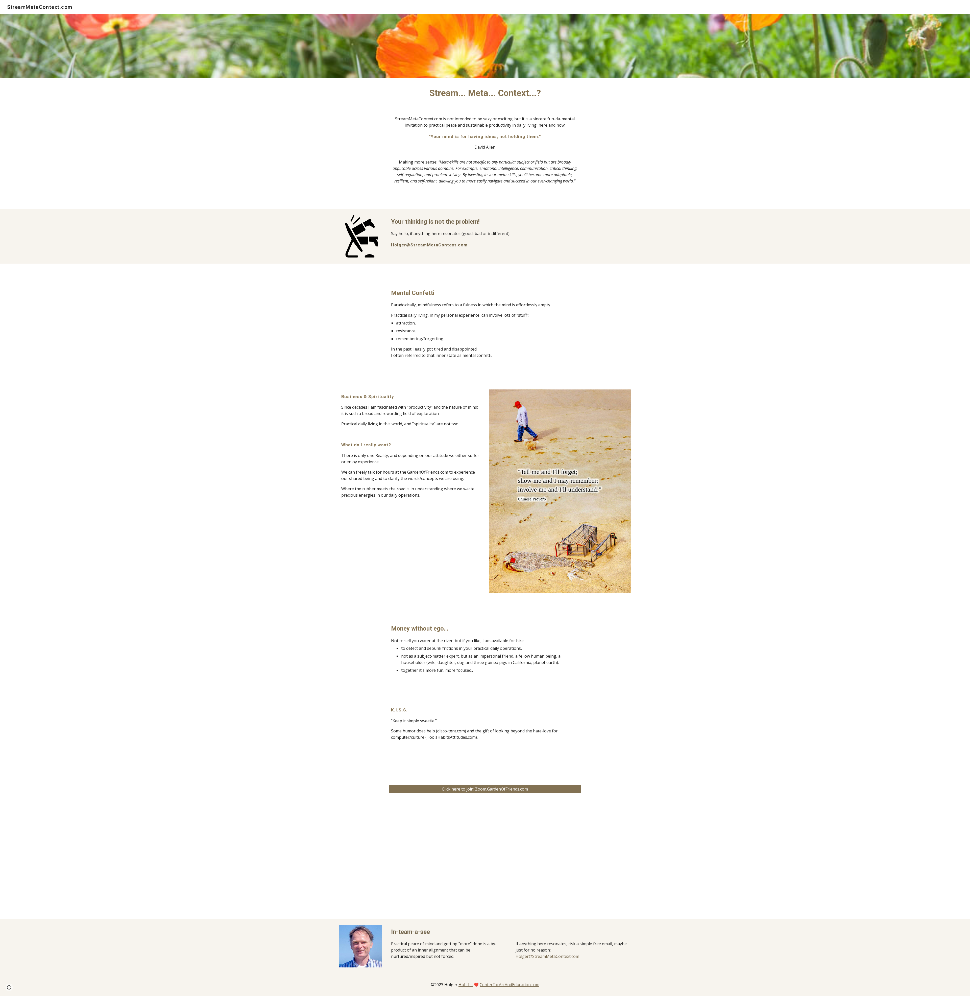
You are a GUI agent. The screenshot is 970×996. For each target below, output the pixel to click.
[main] (485, 93)
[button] (9, 987)
